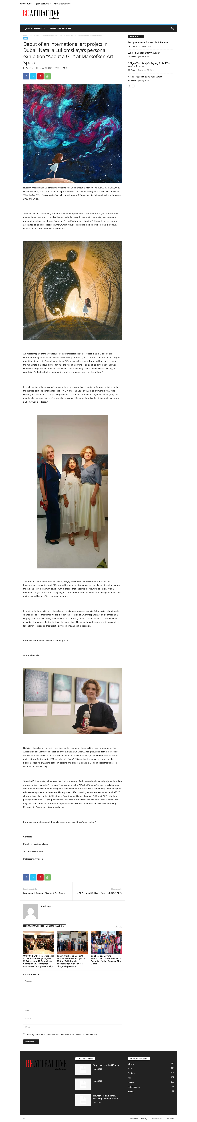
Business (132, 1073)
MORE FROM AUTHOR (55, 926)
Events (131, 1082)
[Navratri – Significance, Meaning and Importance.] (83, 1100)
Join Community (44, 4)
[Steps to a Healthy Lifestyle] (83, 1069)
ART (31, 35)
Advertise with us (62, 4)
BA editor (132, 56)
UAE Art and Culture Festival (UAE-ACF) (99, 892)
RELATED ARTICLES (33, 926)
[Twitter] (33, 76)
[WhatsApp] (47, 76)
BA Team (131, 46)
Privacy (144, 1118)
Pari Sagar (30, 68)
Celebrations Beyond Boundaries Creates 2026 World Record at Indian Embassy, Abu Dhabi (106, 959)
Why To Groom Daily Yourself (144, 52)
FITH (130, 1068)
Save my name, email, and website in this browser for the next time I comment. (61, 1034)
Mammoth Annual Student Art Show (44, 892)
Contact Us (170, 1118)
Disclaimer (134, 1118)
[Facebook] (26, 76)
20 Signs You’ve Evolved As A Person (148, 42)
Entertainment (134, 1087)
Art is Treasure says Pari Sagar (145, 76)
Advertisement (156, 1118)
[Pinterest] (40, 76)
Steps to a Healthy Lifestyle (106, 1065)
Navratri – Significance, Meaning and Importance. (106, 1097)
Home (25, 35)
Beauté (131, 1091)
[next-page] (120, 926)
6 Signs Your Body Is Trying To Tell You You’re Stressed (149, 65)
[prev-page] (116, 926)
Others (131, 1064)
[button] (172, 28)
